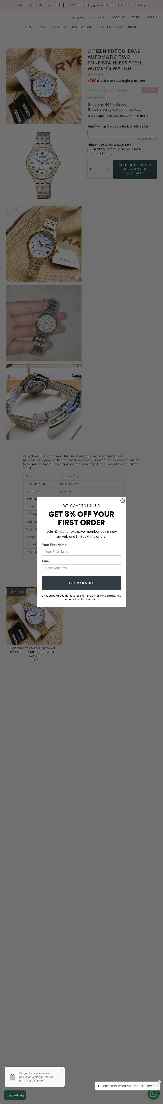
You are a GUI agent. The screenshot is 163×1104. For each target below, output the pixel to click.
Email (46, 561)
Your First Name (54, 545)
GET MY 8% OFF (81, 583)
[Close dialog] (123, 501)
